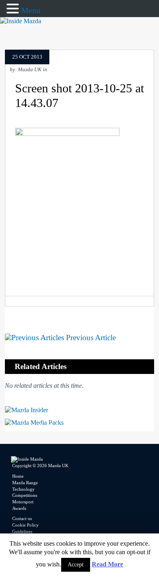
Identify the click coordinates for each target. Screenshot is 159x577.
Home (18, 476)
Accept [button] (76, 565)
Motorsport (22, 501)
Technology (23, 489)
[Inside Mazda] (20, 20)
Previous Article (90, 337)
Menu (30, 10)
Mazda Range (25, 482)
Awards (19, 508)
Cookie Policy (25, 524)
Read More (107, 564)
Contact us (22, 518)
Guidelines (22, 531)
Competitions (24, 495)
